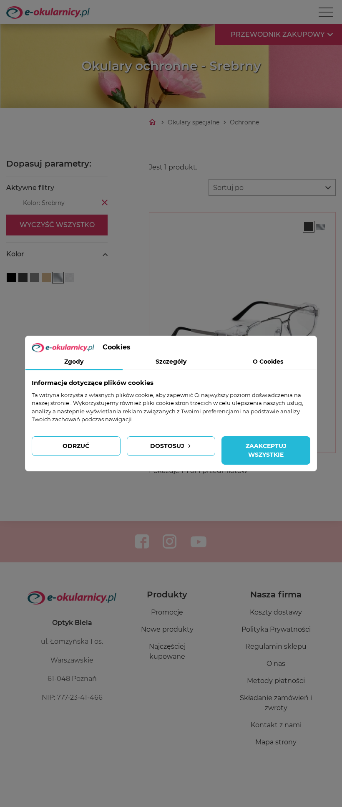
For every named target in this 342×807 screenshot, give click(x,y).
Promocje (167, 612)
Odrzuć (76, 446)
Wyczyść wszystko (57, 225)
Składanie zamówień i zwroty (276, 703)
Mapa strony (276, 742)
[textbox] (272, 188)
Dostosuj (168, 446)
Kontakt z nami (276, 725)
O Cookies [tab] (268, 361)
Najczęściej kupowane (167, 651)
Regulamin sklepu (276, 646)
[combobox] (272, 187)
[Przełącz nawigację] (326, 12)
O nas (276, 664)
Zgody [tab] (73, 361)
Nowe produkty (167, 629)
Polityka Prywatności (276, 629)
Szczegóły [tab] (171, 361)
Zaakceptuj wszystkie (266, 450)
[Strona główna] (153, 122)
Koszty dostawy (276, 612)
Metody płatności (276, 681)
